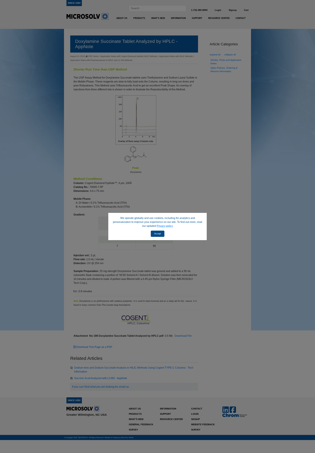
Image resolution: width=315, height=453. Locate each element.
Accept (157, 233)
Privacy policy (165, 226)
